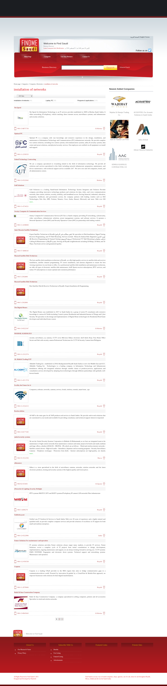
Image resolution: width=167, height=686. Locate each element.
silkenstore (18, 463)
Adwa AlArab (143, 140)
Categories (47, 57)
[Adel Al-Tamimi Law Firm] (119, 129)
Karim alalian (19, 411)
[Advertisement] (83, 19)
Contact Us (86, 57)
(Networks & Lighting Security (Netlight (28, 489)
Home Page (27, 57)
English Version (145, 37)
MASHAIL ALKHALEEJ (23, 333)
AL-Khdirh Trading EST (22, 359)
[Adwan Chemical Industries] (143, 146)
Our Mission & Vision (24, 649)
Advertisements (58, 660)
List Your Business (67, 57)
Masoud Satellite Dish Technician (25, 256)
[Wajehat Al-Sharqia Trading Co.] (119, 102)
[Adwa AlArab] (143, 129)
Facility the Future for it (22, 385)
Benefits (56, 649)
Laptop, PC (51, 100)
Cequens (17, 566)
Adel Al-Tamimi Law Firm (119, 139)
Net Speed (17, 108)
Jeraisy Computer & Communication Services (30, 211)
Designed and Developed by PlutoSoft (25, 679)
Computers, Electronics (36, 84)
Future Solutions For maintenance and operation (31, 541)
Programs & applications (87, 100)
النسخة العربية (134, 37)
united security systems (22, 437)
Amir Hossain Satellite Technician (26, 230)
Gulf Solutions (19, 185)
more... (31, 202)
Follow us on (142, 50)
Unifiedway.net (19, 515)
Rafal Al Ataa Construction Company (27, 592)
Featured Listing (58, 656)
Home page (17, 84)
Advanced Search (125, 67)
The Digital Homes (20, 307)
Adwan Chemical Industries (143, 150)
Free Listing (57, 653)
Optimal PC (18, 133)
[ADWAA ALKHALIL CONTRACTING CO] (119, 154)
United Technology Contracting (25, 159)
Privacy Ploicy (22, 653)
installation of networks (51, 84)
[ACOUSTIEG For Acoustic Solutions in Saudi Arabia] (143, 102)
